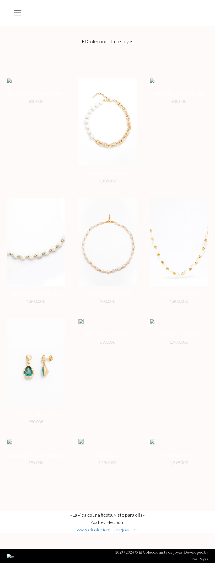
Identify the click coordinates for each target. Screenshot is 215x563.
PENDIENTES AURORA (36, 414)
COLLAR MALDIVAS (179, 294)
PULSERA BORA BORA (179, 94)
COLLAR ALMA (179, 455)
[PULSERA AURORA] (81, 323)
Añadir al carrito (21, 101)
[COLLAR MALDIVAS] (179, 242)
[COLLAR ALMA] (152, 443)
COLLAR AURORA (179, 335)
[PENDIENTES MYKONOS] (9, 82)
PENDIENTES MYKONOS (36, 94)
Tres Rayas (199, 559)
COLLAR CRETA (107, 455)
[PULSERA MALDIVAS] (107, 242)
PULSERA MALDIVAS (107, 294)
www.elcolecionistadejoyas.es (107, 529)
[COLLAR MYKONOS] (107, 121)
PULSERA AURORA (107, 335)
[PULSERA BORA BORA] (152, 82)
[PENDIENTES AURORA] (36, 362)
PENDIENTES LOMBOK (36, 455)
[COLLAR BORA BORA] (36, 242)
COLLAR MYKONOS (107, 174)
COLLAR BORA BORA (36, 294)
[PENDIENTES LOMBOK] (9, 443)
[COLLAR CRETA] (81, 443)
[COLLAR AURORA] (152, 323)
